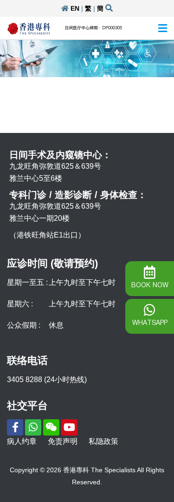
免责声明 (62, 441)
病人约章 (22, 441)
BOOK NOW (149, 285)
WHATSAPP (150, 322)
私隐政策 (103, 441)
